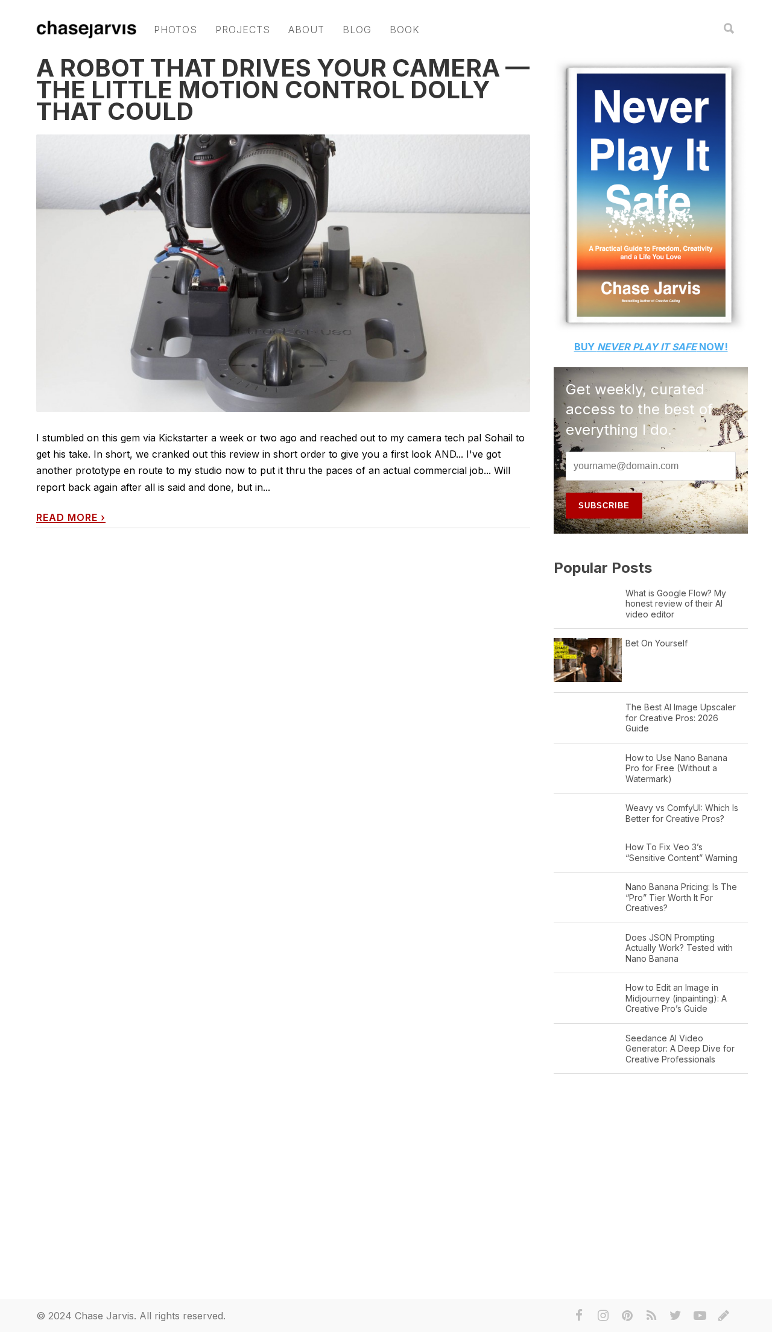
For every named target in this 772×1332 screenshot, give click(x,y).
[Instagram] (603, 1316)
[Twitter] (675, 1316)
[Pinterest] (627, 1316)
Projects (242, 30)
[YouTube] (700, 1316)
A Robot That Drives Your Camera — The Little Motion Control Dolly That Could (283, 89)
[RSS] (651, 1316)
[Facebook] (579, 1316)
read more (71, 518)
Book (405, 30)
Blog (357, 30)
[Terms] (724, 1316)
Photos (175, 30)
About (306, 30)
